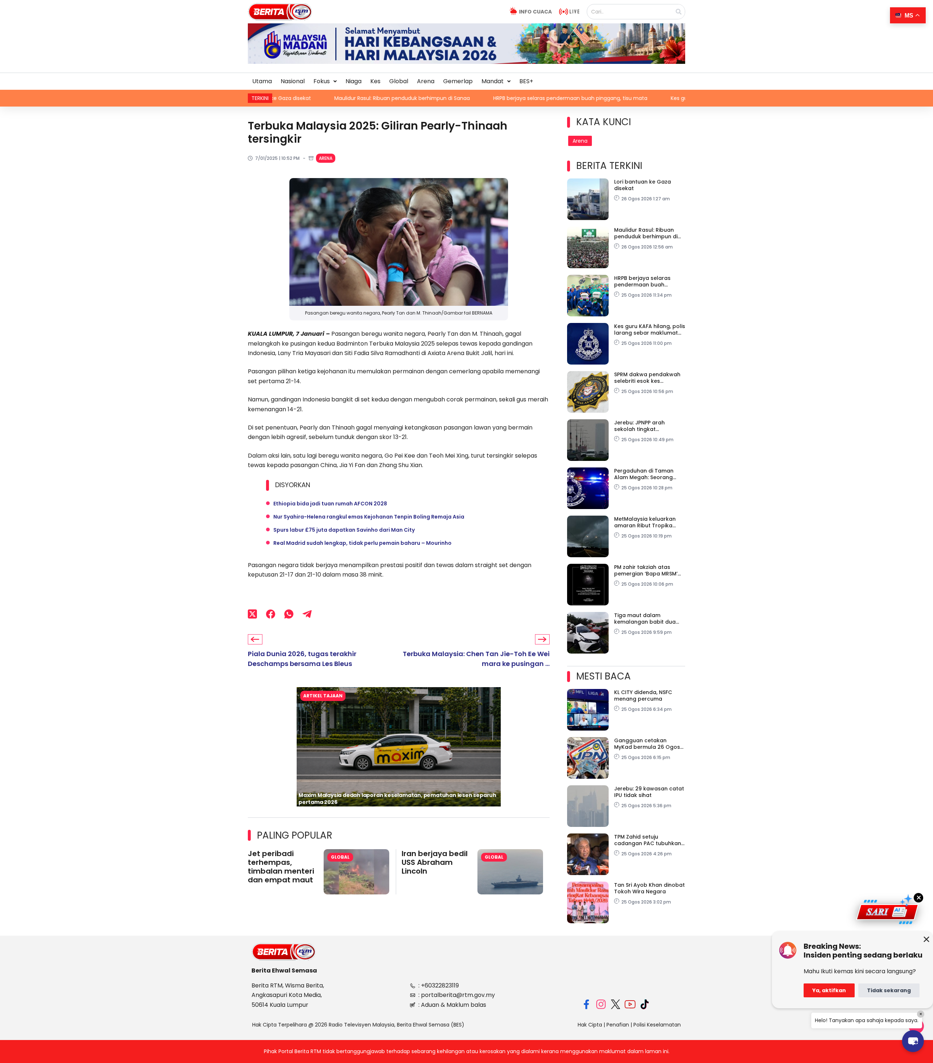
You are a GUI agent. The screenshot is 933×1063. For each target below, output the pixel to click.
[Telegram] (307, 614)
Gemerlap (458, 81)
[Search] (678, 11)
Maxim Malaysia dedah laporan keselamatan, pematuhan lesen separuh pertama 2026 (397, 799)
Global (398, 81)
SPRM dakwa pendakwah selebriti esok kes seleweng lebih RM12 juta (647, 377)
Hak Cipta (590, 1024)
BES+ (526, 81)
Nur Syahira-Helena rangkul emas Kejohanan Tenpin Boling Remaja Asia (368, 516)
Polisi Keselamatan (657, 1024)
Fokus (321, 81)
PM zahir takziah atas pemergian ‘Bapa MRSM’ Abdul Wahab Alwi (646, 570)
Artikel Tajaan (323, 696)
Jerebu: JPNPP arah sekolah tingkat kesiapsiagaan (639, 425)
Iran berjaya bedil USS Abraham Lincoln (435, 862)
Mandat (492, 81)
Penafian (617, 1024)
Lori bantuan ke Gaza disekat (642, 185)
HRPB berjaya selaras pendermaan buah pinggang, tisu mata (503, 98)
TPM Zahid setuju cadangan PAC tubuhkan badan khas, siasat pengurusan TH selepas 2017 (647, 840)
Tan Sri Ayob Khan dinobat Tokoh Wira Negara (649, 888)
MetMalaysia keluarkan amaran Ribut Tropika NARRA (645, 522)
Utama (262, 81)
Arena (425, 81)
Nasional (293, 81)
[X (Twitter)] (252, 614)
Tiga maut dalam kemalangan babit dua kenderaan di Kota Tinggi (647, 618)
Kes (375, 81)
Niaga (354, 81)
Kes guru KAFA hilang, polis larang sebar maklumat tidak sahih (681, 98)
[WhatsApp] (288, 614)
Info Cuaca (535, 11)
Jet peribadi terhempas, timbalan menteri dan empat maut (281, 866)
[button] (325, 81)
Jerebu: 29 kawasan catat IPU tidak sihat (649, 791)
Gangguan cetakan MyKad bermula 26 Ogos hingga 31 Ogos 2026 (647, 743)
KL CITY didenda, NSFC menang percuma (643, 695)
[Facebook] (270, 614)
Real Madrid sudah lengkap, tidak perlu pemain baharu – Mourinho (362, 543)
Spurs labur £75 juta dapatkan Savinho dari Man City (344, 530)
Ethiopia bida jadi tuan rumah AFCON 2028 (330, 503)
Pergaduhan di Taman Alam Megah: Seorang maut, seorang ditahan (645, 474)
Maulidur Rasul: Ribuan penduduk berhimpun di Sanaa (334, 98)
